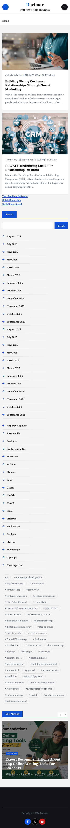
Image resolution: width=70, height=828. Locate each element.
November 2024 (15, 399)
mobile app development (44, 663)
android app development (29, 577)
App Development (17, 425)
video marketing (15, 694)
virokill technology (54, 694)
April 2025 (13, 360)
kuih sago (27, 651)
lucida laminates (38, 657)
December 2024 (15, 391)
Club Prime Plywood (17, 602)
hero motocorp (55, 645)
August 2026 (14, 236)
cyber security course (39, 614)
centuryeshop (14, 589)
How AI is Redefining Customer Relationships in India (29, 168)
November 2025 (15, 306)
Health (11, 495)
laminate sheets (14, 657)
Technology (11, 159)
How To (11, 503)
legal (10, 510)
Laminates (44, 651)
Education (12, 456)
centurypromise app (17, 595)
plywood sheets (50, 670)
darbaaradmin (19, 774)
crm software (41, 602)
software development (42, 682)
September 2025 (16, 321)
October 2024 (14, 406)
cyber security (14, 614)
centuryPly (33, 589)
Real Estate (13, 526)
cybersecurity (52, 608)
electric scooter (14, 632)
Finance (11, 472)
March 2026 (13, 275)
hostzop (11, 651)
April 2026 (13, 267)
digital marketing (13, 75)
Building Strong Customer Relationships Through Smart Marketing (27, 85)
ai (7, 577)
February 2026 (15, 282)
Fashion (11, 464)
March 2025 (13, 368)
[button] (60, 714)
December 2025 (15, 298)
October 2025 (14, 313)
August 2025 (14, 329)
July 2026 (12, 244)
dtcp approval (46, 626)
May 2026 (12, 259)
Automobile (13, 433)
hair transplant (33, 645)
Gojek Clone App (11, 200)
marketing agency (15, 663)
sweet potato (13, 688)
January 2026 (14, 290)
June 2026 (12, 251)
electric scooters (38, 632)
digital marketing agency (19, 626)
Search (10, 214)
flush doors (40, 639)
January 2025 (14, 383)
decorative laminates (17, 620)
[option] (35, 750)
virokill (33, 694)
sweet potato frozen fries (39, 688)
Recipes (11, 534)
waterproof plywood (17, 701)
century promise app (44, 595)
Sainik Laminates (15, 682)
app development (15, 583)
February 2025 (15, 375)
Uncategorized (15, 565)
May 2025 (12, 352)
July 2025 (12, 337)
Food (9, 479)
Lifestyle (11, 518)
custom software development (22, 608)
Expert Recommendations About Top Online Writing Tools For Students (33, 763)
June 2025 (12, 344)
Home (5, 20)
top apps (12, 557)
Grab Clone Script (12, 203)
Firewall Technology (17, 639)
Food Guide (12, 645)
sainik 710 (11, 676)
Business (11, 441)
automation (37, 583)
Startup (11, 541)
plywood (30, 670)
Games (10, 487)
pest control (13, 670)
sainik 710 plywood (33, 676)
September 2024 (16, 414)
